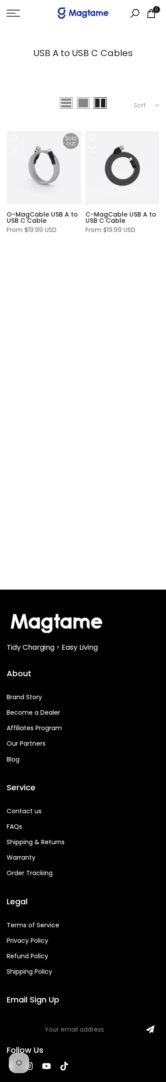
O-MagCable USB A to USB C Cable (42, 217)
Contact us (24, 811)
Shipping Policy (29, 971)
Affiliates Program (34, 728)
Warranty (21, 857)
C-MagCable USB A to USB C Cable (120, 217)
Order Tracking (30, 873)
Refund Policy (27, 956)
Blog (13, 759)
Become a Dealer (33, 712)
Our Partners (26, 743)
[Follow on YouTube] (46, 1066)
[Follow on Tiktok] (64, 1066)
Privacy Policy (27, 940)
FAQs (14, 826)
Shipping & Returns (36, 842)
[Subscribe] (150, 1029)
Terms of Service (33, 925)
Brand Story (24, 697)
